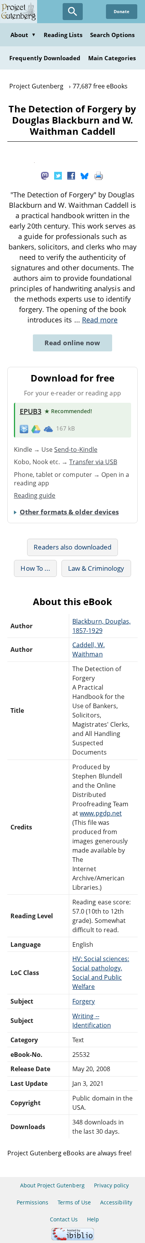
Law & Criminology (96, 568)
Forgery (83, 1001)
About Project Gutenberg (52, 1185)
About (23, 35)
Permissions (32, 1202)
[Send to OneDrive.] (48, 429)
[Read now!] (34, 160)
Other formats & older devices (69, 511)
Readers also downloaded (72, 547)
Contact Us (64, 1219)
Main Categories (112, 58)
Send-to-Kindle (75, 449)
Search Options (112, 35)
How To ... (35, 568)
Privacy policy (111, 1185)
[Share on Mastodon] (45, 175)
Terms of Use (74, 1202)
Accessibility (116, 1202)
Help (93, 1219)
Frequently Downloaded (44, 58)
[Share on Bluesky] (84, 175)
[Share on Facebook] (71, 175)
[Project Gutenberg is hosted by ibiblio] (72, 1238)
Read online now (72, 342)
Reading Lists (63, 35)
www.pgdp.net (100, 813)
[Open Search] (73, 11)
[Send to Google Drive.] (36, 428)
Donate (122, 11)
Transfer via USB (93, 462)
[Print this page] (98, 175)
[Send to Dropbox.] (24, 429)
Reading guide (35, 495)
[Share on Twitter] (58, 175)
